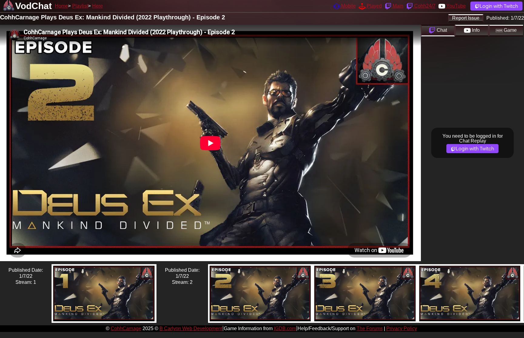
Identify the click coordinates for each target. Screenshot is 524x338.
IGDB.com (285, 328)
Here (97, 5)
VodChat (33, 6)
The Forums (370, 328)
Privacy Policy (401, 328)
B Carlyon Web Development (191, 328)
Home (61, 5)
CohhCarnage (126, 328)
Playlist (80, 5)
